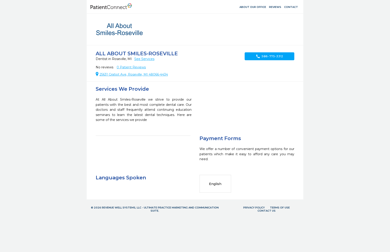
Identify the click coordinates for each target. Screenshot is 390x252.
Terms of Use (280, 207)
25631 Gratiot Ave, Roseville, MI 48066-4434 (134, 74)
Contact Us (267, 210)
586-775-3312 (269, 56)
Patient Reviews (131, 67)
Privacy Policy (254, 207)
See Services (144, 59)
